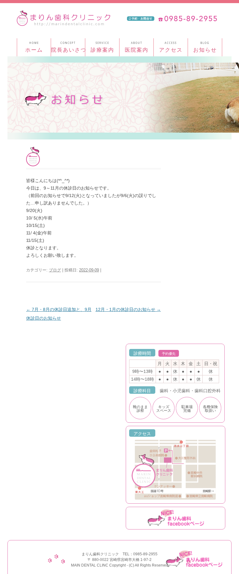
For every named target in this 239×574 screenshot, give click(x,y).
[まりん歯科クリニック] (63, 21)
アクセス (171, 49)
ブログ (55, 270)
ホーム (34, 49)
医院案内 (136, 49)
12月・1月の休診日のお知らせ (128, 309)
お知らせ (205, 49)
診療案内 (102, 49)
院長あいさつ (69, 49)
